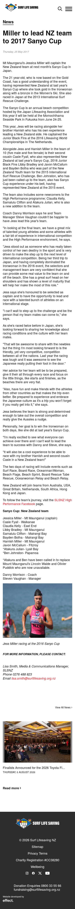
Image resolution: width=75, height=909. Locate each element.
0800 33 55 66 (51, 885)
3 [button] (42, 805)
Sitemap (37, 846)
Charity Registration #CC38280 (37, 860)
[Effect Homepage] (8, 900)
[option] (37, 758)
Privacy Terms (37, 853)
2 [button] (37, 805)
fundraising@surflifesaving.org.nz (37, 889)
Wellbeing (37, 866)
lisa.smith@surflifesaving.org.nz (34, 678)
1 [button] (32, 805)
